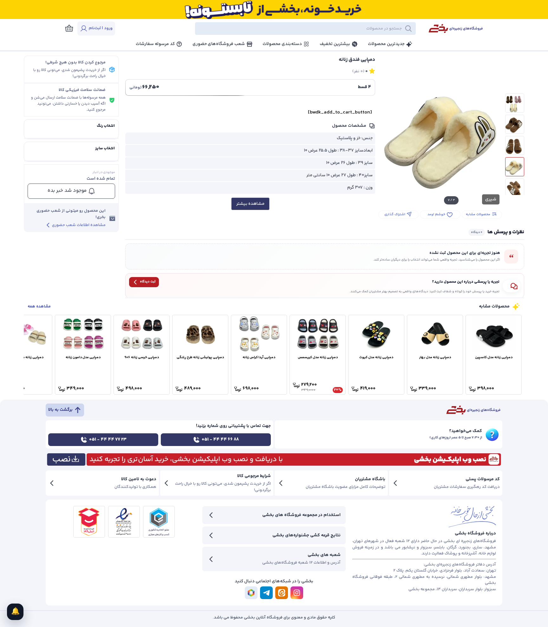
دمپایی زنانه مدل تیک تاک (24, 357)
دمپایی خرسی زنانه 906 (141, 357)
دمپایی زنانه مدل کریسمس (318, 357)
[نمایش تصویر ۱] (514, 103)
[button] (271, 28)
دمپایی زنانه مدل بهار (435, 357)
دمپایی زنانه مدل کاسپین (493, 357)
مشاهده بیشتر (250, 203)
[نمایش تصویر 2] (514, 124)
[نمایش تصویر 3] (514, 145)
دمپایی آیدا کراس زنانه (259, 357)
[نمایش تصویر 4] (514, 166)
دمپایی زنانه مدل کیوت (376, 357)
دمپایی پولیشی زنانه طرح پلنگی (200, 357)
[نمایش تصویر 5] (514, 187)
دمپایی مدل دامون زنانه (83, 357)
